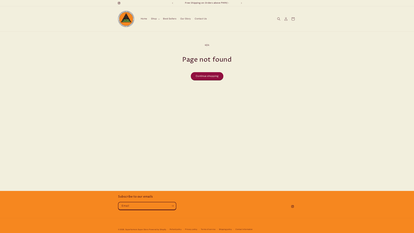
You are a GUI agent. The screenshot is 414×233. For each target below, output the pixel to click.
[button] (155, 18)
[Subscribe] (172, 206)
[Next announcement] (241, 3)
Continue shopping (207, 76)
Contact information (244, 229)
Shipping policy (225, 229)
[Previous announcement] (172, 3)
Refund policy (176, 229)
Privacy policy (191, 229)
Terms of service (208, 229)
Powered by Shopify (157, 229)
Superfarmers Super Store (136, 229)
